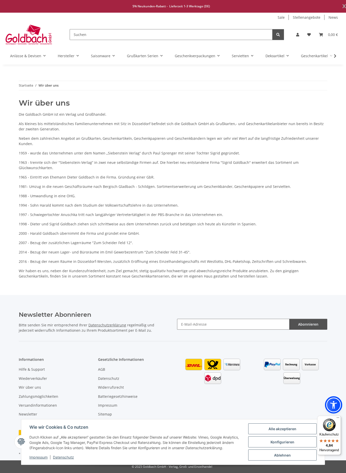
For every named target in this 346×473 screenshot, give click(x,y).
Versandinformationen (38, 405)
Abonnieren (308, 324)
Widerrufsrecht (111, 387)
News (333, 17)
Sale (281, 17)
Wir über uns (30, 387)
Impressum (38, 457)
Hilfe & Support (32, 369)
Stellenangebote (306, 17)
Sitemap (105, 414)
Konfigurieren (282, 442)
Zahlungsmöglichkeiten (38, 396)
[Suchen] (278, 34)
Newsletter (28, 414)
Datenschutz (63, 457)
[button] (297, 34)
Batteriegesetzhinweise (118, 396)
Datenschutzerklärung (107, 325)
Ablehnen (282, 455)
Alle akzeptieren (282, 429)
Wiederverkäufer (33, 378)
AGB (101, 369)
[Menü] (338, 419)
